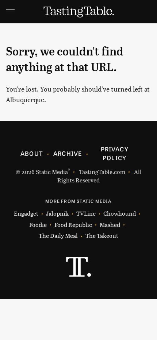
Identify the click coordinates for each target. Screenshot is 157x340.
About (31, 153)
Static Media (52, 171)
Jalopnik (57, 213)
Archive (67, 153)
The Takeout (101, 235)
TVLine (86, 213)
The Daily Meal (58, 235)
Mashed (110, 224)
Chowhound (119, 213)
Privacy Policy (115, 153)
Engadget (26, 213)
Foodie (38, 224)
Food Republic (73, 224)
